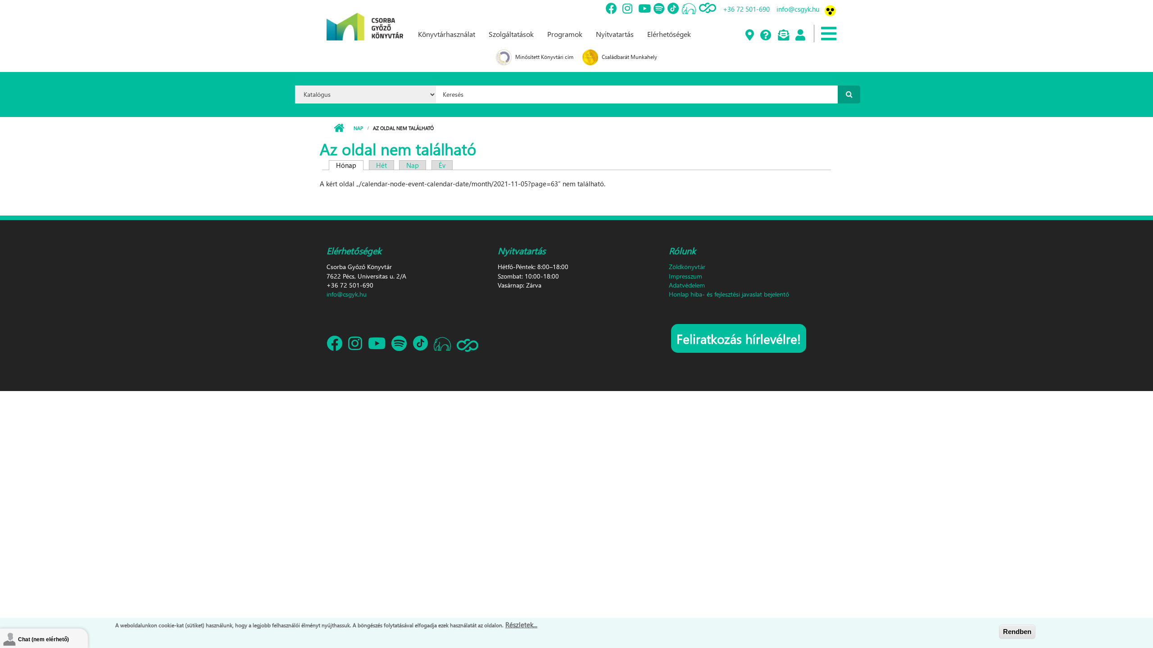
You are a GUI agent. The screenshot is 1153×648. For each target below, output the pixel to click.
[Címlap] (365, 19)
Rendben (1017, 631)
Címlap (339, 128)
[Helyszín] (749, 35)
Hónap (349, 165)
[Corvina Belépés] (800, 35)
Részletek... (521, 624)
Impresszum (685, 276)
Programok (564, 34)
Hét (381, 165)
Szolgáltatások (511, 34)
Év (442, 165)
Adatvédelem (687, 285)
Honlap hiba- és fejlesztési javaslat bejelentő (729, 294)
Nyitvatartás (615, 34)
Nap (358, 128)
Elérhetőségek (669, 34)
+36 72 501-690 (746, 9)
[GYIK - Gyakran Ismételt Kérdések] (765, 35)
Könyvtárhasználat (446, 34)
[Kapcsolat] (783, 35)
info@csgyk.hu (797, 9)
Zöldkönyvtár (687, 266)
